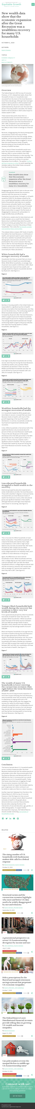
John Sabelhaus (8, 946)
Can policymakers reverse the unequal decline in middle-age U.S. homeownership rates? (15, 1063)
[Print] (18, 818)
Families (19, 870)
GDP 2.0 (4, 60)
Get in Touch (17, 1096)
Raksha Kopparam (9, 865)
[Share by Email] (14, 818)
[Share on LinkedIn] (10, 818)
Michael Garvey (18, 907)
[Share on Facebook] (3, 818)
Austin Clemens (6, 50)
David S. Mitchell (9, 988)
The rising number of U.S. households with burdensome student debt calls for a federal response (15, 858)
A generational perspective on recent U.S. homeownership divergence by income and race (16, 940)
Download (12, 172)
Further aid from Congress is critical (17, 162)
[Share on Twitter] (7, 818)
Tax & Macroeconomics (9, 951)
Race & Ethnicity (7, 62)
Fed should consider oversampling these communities (17, 228)
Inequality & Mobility (9, 870)
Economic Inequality (8, 58)
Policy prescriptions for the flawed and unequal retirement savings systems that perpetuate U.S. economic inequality (16, 981)
